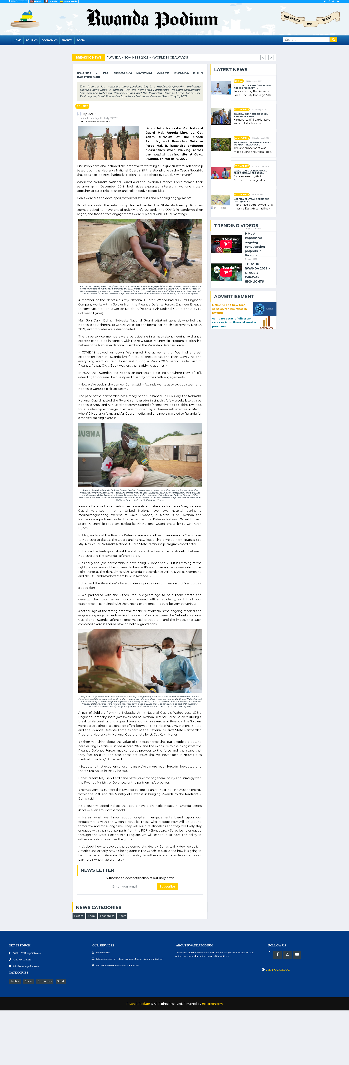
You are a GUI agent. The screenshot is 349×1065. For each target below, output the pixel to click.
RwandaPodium (138, 1004)
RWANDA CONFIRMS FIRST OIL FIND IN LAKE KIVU (251, 115)
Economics (50, 40)
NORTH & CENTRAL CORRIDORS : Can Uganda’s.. (252, 200)
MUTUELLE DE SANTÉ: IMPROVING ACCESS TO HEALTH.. (253, 87)
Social (81, 40)
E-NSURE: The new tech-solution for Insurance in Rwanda (229, 308)
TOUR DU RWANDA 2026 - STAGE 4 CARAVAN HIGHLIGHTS (257, 272)
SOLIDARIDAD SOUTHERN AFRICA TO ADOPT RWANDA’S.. (252, 143)
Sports (67, 40)
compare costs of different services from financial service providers (234, 322)
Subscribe (167, 886)
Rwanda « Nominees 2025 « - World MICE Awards (147, 57)
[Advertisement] (109, 1039)
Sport (122, 916)
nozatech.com (212, 1004)
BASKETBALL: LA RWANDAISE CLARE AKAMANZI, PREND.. (250, 172)
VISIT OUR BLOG (277, 969)
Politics (31, 40)
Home (17, 40)
